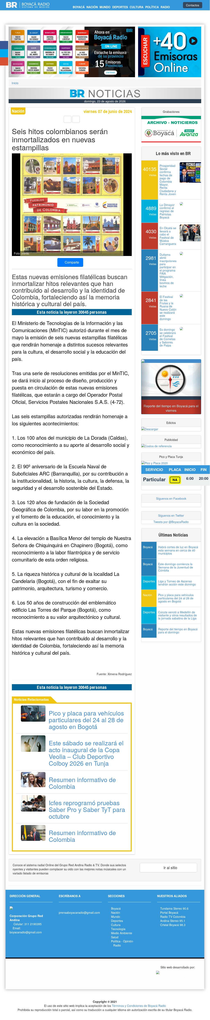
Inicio (15, 83)
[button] (18, 52)
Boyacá (116, 908)
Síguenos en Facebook (171, 498)
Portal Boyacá (169, 912)
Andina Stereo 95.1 (172, 921)
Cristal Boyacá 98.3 (172, 925)
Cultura (115, 925)
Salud (114, 937)
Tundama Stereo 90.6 (174, 908)
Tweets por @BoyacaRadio (171, 522)
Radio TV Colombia (172, 917)
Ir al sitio (169, 867)
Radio (117, 945)
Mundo (115, 917)
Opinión (128, 941)
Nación (115, 912)
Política (115, 941)
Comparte (71, 262)
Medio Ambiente (121, 933)
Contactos (192, 5)
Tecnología (118, 929)
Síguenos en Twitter (171, 515)
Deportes (117, 921)
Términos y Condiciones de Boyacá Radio (139, 1006)
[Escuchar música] (169, 52)
